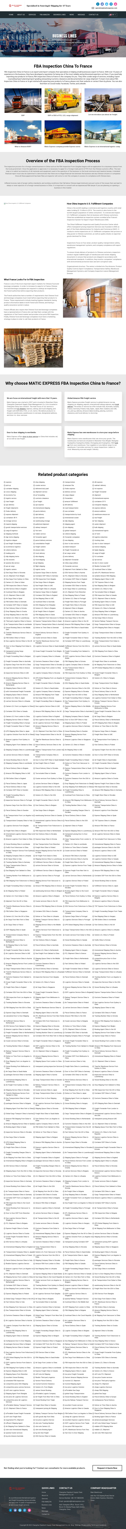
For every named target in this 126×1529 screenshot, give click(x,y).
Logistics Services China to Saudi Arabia (49, 646)
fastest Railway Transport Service (106, 621)
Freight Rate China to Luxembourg (77, 1066)
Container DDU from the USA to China (19, 992)
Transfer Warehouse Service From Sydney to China (106, 1067)
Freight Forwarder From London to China (106, 1109)
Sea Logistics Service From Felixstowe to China (19, 1353)
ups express (39, 505)
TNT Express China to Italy (103, 582)
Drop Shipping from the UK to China (77, 1090)
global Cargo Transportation (74, 1393)
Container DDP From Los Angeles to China (18, 1199)
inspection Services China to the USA (107, 982)
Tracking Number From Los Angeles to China (107, 978)
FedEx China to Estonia (102, 940)
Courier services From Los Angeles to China (48, 1281)
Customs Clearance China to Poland (106, 997)
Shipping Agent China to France (105, 773)
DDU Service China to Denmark (16, 1166)
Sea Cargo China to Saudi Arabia (46, 1288)
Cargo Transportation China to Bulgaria (78, 1114)
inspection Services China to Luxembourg (104, 1075)
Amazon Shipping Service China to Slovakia (106, 1311)
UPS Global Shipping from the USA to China (19, 1358)
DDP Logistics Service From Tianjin (77, 1423)
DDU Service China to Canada (45, 1436)
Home (44, 1492)
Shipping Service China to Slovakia (17, 1090)
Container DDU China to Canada (16, 711)
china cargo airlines (71, 563)
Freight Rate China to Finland (45, 847)
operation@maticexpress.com (106, 8)
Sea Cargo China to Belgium (44, 810)
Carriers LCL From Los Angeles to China (19, 706)
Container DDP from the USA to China (107, 876)
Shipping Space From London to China (48, 1061)
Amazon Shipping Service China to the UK (78, 988)
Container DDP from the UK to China (48, 1344)
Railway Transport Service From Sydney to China (19, 851)
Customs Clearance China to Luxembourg (45, 964)
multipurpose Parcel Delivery (104, 1400)
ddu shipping (39, 556)
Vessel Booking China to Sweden (76, 731)
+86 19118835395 (77, 1498)
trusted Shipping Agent (73, 1384)
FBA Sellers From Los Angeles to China (78, 1413)
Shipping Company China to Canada (77, 716)
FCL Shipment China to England (105, 768)
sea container (69, 511)
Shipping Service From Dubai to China (107, 1033)
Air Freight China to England (44, 611)
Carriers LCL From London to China (18, 716)
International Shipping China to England (19, 1247)
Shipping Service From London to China (19, 1277)
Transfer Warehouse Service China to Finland (19, 973)
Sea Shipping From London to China (18, 1288)
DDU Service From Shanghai (104, 1294)
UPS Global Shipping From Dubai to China (106, 1224)
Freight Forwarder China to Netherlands (19, 1033)
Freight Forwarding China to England (77, 1336)
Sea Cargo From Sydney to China (17, 579)
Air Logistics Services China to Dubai (107, 834)
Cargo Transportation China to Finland (107, 1195)
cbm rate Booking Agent (43, 1430)
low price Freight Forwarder (74, 1374)
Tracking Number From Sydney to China (49, 1285)
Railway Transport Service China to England (18, 1052)
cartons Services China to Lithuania (18, 701)
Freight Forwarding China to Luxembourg (74, 791)
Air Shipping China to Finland (15, 891)
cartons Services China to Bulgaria (76, 1171)
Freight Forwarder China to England (47, 1158)
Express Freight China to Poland (46, 1347)
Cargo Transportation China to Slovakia (48, 665)
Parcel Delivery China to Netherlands (107, 720)
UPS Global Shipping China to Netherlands (16, 1143)
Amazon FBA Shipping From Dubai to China (18, 1119)
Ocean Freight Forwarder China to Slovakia (76, 887)
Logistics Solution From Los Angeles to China (78, 1238)
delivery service (70, 492)
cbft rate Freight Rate (13, 1417)
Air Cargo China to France (14, 925)
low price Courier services (103, 1377)
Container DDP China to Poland (105, 1093)
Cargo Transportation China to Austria (19, 958)
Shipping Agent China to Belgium (46, 1137)
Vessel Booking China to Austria (105, 881)
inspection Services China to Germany (19, 1181)
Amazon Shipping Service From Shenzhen (75, 735)
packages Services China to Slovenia (107, 1260)
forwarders (69, 498)
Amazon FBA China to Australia (75, 856)
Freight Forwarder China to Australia (18, 661)
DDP (23, 115)
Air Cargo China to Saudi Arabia (16, 1071)
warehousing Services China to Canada (48, 815)
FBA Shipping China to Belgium (75, 1108)
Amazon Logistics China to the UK (76, 621)
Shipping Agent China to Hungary (76, 950)
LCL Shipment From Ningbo (15, 576)
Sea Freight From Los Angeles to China (78, 1203)
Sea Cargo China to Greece (103, 618)
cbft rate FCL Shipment (102, 1374)
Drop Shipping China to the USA (17, 615)
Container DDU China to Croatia (46, 1195)
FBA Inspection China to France (16, 72)
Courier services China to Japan (46, 1090)
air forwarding (40, 495)
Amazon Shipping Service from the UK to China (48, 851)
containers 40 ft (11, 518)
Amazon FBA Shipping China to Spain (77, 624)
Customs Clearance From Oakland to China (18, 978)
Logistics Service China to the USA (106, 964)
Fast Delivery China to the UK (104, 925)
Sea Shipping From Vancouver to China (19, 1307)
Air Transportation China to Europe (106, 1208)
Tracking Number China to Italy (75, 805)
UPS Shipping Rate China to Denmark (107, 1103)
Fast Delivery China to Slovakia (46, 834)
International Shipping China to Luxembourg (16, 1081)
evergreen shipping (100, 505)
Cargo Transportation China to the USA (78, 930)
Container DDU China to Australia (76, 1033)
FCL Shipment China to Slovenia (76, 576)
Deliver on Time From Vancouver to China (77, 764)
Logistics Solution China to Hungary (77, 1223)
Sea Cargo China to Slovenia (15, 573)
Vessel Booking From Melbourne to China (18, 1067)
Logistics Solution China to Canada (106, 859)
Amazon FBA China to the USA (75, 1016)
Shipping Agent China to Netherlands (48, 1152)
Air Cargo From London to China (46, 1363)
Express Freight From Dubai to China (107, 783)
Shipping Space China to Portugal (76, 1158)
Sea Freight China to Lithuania (45, 589)
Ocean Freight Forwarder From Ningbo (48, 651)
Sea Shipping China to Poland (75, 595)
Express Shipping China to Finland (17, 1294)
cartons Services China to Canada (17, 755)
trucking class (99, 540)
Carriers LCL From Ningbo (44, 1387)
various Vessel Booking (43, 1390)
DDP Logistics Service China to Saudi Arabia (78, 657)
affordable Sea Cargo (72, 1390)
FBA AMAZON (45, 15)
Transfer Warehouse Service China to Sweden (19, 633)
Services (32, 15)
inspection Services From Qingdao (47, 977)
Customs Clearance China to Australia (78, 945)
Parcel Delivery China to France (76, 1013)
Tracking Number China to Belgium (18, 1046)
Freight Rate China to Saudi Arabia (47, 1114)
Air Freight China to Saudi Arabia (105, 760)
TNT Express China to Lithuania (105, 821)
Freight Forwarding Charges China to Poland (47, 1331)
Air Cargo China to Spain (14, 598)
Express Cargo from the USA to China (19, 805)
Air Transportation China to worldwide (19, 624)
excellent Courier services (74, 1405)
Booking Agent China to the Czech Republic (77, 892)
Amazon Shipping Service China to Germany (47, 1238)
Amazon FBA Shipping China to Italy (106, 870)
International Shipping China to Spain (48, 1233)
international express (101, 498)
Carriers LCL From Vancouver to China (48, 1252)
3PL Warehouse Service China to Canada (76, 1214)
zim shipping (69, 527)
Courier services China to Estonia (17, 1041)
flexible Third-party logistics (45, 1377)
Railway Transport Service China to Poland (77, 998)
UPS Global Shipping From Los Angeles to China (48, 679)
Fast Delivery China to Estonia (16, 608)
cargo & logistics (12, 531)
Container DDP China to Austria (105, 1203)
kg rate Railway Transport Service (76, 1400)
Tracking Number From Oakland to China (79, 1046)
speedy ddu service (12, 563)
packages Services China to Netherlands (15, 941)
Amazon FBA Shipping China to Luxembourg (16, 1331)
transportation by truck (73, 514)
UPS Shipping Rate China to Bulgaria (106, 723)
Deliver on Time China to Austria (105, 1405)
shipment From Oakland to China (76, 569)
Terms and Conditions (98, 1525)
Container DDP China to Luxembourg (77, 641)
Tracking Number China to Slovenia (18, 1002)
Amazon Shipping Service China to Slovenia (106, 954)
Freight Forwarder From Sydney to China (77, 633)
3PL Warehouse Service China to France (105, 1303)
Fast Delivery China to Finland (75, 964)
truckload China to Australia (44, 602)
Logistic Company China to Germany (47, 691)
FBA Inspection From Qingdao (70, 167)
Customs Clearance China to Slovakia (48, 1002)
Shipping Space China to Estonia (46, 1326)
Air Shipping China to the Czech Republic (16, 946)
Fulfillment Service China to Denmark (77, 972)
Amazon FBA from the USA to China (106, 831)
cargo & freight (99, 553)
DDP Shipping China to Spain (15, 930)
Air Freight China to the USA (45, 1186)
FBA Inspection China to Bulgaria (105, 1213)
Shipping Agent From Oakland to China (19, 745)
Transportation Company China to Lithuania (76, 912)
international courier (72, 518)
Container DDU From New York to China (48, 1036)
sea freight (98, 518)
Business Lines (59, 15)
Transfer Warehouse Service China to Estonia (78, 1187)
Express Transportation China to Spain (48, 621)
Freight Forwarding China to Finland (77, 760)
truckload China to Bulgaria (15, 592)
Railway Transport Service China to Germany (47, 1086)
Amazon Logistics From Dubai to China (19, 839)
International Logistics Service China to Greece (108, 1172)
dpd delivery (39, 514)
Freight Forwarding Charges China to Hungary (18, 1153)
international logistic (101, 531)
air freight (38, 501)
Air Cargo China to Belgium (103, 716)
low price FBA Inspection (49, 314)
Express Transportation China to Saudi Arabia (78, 769)
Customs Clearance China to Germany (19, 1195)
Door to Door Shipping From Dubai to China (18, 647)
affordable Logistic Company (45, 1393)
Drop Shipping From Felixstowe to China (79, 783)
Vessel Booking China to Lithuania (106, 987)
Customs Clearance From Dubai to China (47, 1229)
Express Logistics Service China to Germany (106, 1138)
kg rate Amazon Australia (14, 1436)
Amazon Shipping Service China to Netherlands (17, 684)
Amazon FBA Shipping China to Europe (48, 790)
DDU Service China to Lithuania (16, 1242)
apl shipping (39, 563)
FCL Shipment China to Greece (75, 953)
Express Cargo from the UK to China (18, 665)
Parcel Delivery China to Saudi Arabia (77, 1252)
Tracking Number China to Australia (106, 1368)
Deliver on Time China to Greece (105, 688)
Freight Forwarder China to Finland (76, 969)
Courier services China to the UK (46, 901)
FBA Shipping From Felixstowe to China (19, 881)
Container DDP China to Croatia (105, 1142)
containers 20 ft (100, 501)
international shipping (42, 508)
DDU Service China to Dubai (44, 1352)
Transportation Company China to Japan (19, 1252)
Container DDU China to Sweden (46, 911)
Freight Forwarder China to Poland (17, 726)
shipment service (41, 492)
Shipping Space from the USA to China (19, 1171)
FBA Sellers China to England (16, 778)
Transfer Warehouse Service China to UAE (48, 740)
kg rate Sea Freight (42, 1433)
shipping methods (12, 534)
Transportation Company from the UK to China (78, 1128)
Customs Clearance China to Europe (47, 1320)
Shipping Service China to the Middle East (48, 926)
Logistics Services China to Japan (76, 1218)
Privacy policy (86, 1525)
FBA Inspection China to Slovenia (105, 787)
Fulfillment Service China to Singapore (48, 870)
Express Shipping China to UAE (16, 1371)
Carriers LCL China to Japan (15, 698)
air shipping (21, 409)
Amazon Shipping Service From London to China (19, 964)
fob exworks (10, 560)
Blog (72, 1525)
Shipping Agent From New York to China (19, 1108)
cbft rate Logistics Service (15, 1390)
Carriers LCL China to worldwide (76, 844)
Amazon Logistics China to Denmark (47, 1208)
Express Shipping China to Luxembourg (78, 831)
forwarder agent (41, 537)
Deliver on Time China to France (46, 1132)
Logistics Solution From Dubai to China (107, 698)
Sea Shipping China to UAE (44, 598)
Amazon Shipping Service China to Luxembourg (17, 679)
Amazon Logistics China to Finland (76, 1285)
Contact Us (93, 15)
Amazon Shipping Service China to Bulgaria (76, 1138)
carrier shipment (100, 524)
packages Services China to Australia (18, 1075)
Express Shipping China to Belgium (47, 1336)
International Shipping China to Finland (107, 1056)
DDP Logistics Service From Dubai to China (19, 1363)
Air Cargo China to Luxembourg (75, 589)
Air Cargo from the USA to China (76, 695)
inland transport (70, 547)
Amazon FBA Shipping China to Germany (108, 790)
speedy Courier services (14, 1433)
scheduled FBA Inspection (15, 1381)
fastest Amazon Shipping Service (76, 1377)
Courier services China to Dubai (46, 638)
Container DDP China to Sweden (17, 790)
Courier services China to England (105, 1181)
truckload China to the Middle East (77, 1302)
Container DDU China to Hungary (76, 615)
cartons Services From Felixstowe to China (48, 931)
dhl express (98, 482)
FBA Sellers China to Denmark (16, 602)
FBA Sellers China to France (15, 638)
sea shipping (69, 540)
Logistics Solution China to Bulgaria (47, 1198)
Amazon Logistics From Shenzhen (106, 810)
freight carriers (40, 547)
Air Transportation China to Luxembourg (78, 1152)
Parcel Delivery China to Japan (16, 783)
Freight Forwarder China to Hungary (106, 891)
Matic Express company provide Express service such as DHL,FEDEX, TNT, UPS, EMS (76, 147)
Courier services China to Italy (75, 1061)
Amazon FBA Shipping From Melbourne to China (78, 801)
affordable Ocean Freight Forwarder (18, 1413)
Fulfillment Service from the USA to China (77, 647)
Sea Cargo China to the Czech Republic (48, 1277)
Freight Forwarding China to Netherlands (15, 796)
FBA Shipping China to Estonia (75, 661)
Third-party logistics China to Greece (18, 621)
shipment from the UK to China (16, 901)
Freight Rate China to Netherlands (76, 958)
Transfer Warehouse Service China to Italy (48, 1008)
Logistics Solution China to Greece (18, 668)
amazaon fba (69, 485)
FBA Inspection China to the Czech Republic (18, 1204)
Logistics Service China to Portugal (47, 876)
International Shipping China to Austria (107, 950)
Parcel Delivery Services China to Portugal (105, 1264)
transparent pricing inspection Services (86, 227)
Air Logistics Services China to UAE (18, 953)
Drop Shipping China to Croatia (16, 611)
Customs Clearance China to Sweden (77, 755)
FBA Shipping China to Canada (75, 1264)
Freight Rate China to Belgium (16, 831)
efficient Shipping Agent (14, 1423)
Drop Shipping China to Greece (104, 1341)
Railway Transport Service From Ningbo (49, 1413)
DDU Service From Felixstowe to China (78, 906)
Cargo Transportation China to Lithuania (108, 972)
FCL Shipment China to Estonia (75, 1029)
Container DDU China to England (46, 595)
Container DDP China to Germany (46, 576)
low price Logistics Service (44, 1420)
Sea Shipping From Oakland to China (18, 870)
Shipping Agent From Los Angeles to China (77, 1099)
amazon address (100, 511)
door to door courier (101, 563)
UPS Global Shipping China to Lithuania (107, 668)
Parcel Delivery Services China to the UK (48, 745)
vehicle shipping (70, 534)
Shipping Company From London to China (77, 1182)
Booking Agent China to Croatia (105, 602)
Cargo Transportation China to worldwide (45, 1248)
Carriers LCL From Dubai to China (17, 896)
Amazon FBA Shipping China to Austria (48, 1142)
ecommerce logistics (13, 547)
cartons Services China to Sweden (77, 1008)
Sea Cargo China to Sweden (15, 1137)
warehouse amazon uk (102, 514)
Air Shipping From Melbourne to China (107, 1228)
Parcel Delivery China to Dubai (75, 815)
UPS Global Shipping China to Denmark (78, 925)
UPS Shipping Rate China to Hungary (107, 628)
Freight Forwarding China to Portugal (77, 1208)
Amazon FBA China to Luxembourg (106, 615)
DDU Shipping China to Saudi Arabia (77, 683)
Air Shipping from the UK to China (46, 1191)
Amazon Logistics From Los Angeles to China (19, 1269)
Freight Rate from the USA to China (106, 1288)
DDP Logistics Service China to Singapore (76, 1294)
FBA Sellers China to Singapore (16, 911)
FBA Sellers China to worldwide (105, 920)
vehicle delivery (11, 550)
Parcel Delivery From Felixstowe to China (106, 1348)
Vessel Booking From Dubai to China (18, 1186)
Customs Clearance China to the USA (78, 1124)
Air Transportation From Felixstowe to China (48, 826)
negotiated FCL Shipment (15, 1420)
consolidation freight (42, 543)
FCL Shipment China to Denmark (17, 1274)
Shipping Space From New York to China (108, 1127)
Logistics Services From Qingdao (17, 826)
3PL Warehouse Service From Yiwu (77, 1430)
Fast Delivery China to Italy (15, 1302)
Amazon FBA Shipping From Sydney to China (107, 1022)
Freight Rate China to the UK (75, 862)
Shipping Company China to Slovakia (47, 1260)
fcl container (98, 556)
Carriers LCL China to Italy (103, 589)
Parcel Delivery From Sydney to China (78, 896)
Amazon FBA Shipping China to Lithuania (49, 972)
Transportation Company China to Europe (46, 756)
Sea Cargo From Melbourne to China (77, 1357)
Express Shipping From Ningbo (104, 1026)
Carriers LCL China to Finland (74, 745)
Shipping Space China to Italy (104, 1008)
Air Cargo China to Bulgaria (44, 1299)
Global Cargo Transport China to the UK (19, 1299)
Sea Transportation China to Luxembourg (74, 669)
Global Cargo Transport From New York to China (48, 1316)
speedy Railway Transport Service (76, 1299)
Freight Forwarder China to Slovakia (47, 683)
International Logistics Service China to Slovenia (19, 835)
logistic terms (40, 569)
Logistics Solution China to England (47, 716)
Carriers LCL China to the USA (45, 795)
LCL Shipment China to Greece (105, 1061)
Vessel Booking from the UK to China (107, 1277)
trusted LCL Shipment (72, 1381)
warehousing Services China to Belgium (48, 891)
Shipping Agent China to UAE (104, 579)
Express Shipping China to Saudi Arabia (48, 1274)
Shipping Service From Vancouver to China (47, 882)
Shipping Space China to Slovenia (46, 1108)
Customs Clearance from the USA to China (77, 779)
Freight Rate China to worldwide (105, 661)
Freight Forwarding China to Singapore (48, 701)
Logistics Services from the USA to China (47, 1256)
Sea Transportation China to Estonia (18, 1310)
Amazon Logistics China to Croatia (106, 778)
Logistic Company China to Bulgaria (77, 1331)
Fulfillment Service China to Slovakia (48, 862)
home (11, 15)
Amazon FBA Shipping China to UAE (18, 773)
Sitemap (78, 1525)
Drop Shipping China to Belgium (105, 611)
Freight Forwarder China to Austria (17, 950)
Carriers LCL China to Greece (104, 1371)
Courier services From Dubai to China (77, 935)
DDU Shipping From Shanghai (45, 605)
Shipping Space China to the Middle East (47, 959)
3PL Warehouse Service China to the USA (77, 1353)
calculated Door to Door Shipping (17, 1016)
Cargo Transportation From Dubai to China (106, 642)
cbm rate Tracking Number (44, 1423)
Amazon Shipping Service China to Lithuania (47, 1057)
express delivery (100, 508)
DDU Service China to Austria (75, 573)
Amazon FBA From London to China (47, 1264)
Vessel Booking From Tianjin (45, 1400)
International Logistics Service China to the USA (108, 1114)
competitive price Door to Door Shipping (105, 959)
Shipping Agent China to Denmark (17, 1336)
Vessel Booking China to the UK (17, 760)
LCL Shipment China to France (16, 1408)
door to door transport (102, 543)
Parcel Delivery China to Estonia (105, 945)
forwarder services (71, 566)
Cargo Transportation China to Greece (19, 969)
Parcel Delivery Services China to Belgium (76, 1348)
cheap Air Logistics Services (75, 1417)
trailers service (40, 534)
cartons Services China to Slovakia (106, 1233)
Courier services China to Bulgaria (76, 1021)
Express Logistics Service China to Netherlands (18, 1281)
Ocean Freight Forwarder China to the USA (107, 712)
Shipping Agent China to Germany (46, 1310)
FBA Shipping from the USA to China (18, 1008)
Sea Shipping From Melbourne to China (78, 1341)
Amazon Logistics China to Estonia (106, 1071)
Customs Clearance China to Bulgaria (18, 1315)
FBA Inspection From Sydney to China (78, 673)
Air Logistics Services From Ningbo (47, 723)
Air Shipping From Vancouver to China (107, 1315)
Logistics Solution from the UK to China (19, 734)
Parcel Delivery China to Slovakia (46, 768)
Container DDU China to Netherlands (107, 1218)
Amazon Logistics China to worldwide (48, 1368)
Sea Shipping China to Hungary (104, 916)
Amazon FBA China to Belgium (45, 1203)
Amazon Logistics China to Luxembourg (108, 1198)
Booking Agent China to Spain (16, 1127)
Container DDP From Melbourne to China (77, 1057)
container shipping (12, 489)
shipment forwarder (72, 560)
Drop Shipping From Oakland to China (107, 1085)
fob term (38, 531)
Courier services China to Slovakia (47, 1223)
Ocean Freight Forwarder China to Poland (47, 993)
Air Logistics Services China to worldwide (75, 1321)
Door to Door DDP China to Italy (76, 720)
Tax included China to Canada (45, 773)
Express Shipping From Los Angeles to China (107, 1256)
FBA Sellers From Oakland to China (47, 1127)
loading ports (10, 553)
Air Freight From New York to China (47, 1397)
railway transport (41, 527)
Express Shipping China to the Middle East (78, 707)
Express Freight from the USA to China (107, 750)
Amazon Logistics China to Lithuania (106, 930)
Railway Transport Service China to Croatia (106, 702)
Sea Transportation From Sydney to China (77, 702)
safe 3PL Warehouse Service (104, 573)
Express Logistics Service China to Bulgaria (106, 897)
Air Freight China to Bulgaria (74, 1191)
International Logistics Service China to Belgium (49, 821)
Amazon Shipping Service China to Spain (19, 1124)
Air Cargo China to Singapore (45, 987)
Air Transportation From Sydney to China (106, 740)
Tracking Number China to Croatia (106, 1326)
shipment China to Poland (74, 826)
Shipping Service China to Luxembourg (48, 859)
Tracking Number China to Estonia (106, 1016)
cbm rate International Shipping (17, 1430)
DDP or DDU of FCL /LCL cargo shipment (63, 115)
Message (81, 15)
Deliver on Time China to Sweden (76, 847)
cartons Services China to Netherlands (78, 876)
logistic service (11, 498)
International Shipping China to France (107, 844)
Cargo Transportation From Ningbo (106, 683)
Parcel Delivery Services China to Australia (105, 801)
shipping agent (70, 524)
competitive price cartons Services (18, 1387)
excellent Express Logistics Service (77, 1420)
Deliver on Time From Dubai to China (18, 1176)
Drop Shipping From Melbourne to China (78, 787)
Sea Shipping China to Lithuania (46, 1269)
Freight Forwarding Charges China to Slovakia (77, 811)
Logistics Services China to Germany (77, 726)
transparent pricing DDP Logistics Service (106, 1243)
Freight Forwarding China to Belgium (18, 656)
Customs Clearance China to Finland (47, 1242)
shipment (97, 495)
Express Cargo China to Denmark (17, 1013)
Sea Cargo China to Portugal (74, 1228)
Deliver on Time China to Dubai (75, 1026)
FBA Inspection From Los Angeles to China (18, 998)
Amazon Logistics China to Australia (18, 1029)
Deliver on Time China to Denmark (47, 628)
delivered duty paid (42, 489)
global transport (70, 531)
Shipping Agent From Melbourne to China (47, 998)
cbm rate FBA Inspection (103, 1433)
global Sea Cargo (100, 1393)
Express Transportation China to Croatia (108, 992)
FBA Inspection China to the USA (76, 1368)
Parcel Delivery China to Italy (16, 787)
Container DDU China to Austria (75, 586)
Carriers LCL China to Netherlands (47, 950)
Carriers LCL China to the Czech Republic (105, 1133)
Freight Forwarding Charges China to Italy (77, 1269)
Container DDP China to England (76, 579)
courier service (40, 485)
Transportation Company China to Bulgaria (17, 936)
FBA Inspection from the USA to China (78, 1363)
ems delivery (69, 556)
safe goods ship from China (44, 1417)
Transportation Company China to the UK (78, 1086)
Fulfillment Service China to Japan (106, 886)
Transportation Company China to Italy (19, 821)
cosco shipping (11, 492)
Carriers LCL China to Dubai (15, 582)
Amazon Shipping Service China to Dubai (108, 865)
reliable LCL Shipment (102, 1430)
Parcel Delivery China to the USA (76, 821)
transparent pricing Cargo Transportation (14, 652)
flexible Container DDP (102, 566)
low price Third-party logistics (104, 1381)
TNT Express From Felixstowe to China (108, 906)
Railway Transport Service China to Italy (79, 1344)
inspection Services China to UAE (17, 673)
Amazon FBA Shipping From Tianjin (47, 695)
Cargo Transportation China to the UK (48, 734)
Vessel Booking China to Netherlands (77, 1119)
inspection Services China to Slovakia (19, 1132)
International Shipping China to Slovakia (78, 1147)
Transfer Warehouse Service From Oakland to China (17, 1094)
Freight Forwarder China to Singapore (48, 1041)
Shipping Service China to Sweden (17, 1347)
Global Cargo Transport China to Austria (19, 1114)
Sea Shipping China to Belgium (104, 586)
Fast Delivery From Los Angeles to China (47, 1119)
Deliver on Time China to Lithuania (47, 916)
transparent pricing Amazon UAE (105, 1119)
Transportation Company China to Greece (76, 679)
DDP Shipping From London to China (77, 1307)
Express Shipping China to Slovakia (77, 691)
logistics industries (100, 537)
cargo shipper (69, 495)
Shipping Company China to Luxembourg (19, 750)
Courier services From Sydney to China (48, 778)
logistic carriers (11, 569)
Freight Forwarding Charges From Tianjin (108, 911)
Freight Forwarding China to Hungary (77, 698)
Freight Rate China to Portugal (75, 602)
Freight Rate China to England (16, 987)
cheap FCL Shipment (101, 1384)
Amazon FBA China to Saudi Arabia (76, 628)
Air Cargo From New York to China (17, 920)
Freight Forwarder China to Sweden (106, 763)
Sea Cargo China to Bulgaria (44, 582)
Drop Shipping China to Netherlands (106, 695)
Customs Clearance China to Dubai (106, 1098)
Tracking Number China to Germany (18, 862)
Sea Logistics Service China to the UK (19, 641)
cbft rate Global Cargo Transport (105, 1423)
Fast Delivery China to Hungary (46, 940)
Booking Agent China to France (105, 1417)
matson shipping (100, 547)
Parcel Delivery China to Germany (46, 969)
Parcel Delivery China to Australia (46, 945)
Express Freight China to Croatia (17, 1228)
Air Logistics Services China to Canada (78, 1274)
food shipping (40, 560)
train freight (10, 501)
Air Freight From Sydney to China (17, 1085)
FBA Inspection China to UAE (104, 605)
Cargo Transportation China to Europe (107, 624)
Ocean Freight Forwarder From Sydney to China (107, 1353)
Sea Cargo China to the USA (74, 618)
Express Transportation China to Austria (49, 624)
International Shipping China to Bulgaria (19, 1161)
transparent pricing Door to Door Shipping (76, 835)
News (71, 15)
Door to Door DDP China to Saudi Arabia (49, 760)
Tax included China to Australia (46, 1302)
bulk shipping (98, 527)
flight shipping (40, 566)
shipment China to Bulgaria (74, 608)
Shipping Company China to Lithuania (18, 856)
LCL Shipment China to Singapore (46, 1051)
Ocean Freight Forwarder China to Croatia (17, 1238)
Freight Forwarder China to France (76, 638)
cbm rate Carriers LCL (42, 1426)
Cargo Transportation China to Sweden (48, 1080)
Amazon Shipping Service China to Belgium (76, 1281)
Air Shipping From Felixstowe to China (107, 665)
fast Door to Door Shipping (74, 1433)
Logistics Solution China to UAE (105, 856)
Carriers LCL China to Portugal (75, 598)
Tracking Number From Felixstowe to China (107, 1337)
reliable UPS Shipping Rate (103, 1426)
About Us (21, 15)
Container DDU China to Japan (104, 1191)
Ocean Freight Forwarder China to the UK (19, 983)
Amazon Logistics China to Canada (77, 1408)
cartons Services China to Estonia (47, 865)
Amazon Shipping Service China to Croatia (76, 1167)
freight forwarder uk (72, 550)
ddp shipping (69, 521)
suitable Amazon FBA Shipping (104, 576)
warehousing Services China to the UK (107, 1285)
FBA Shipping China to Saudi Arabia (47, 1357)
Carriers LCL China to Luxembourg (17, 618)
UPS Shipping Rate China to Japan (17, 731)
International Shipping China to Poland (19, 1255)
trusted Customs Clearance (45, 1384)
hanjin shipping (99, 550)
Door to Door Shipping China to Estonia (107, 1274)
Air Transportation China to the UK (47, 1218)
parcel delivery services (43, 540)
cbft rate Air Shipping (42, 1374)
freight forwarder (100, 492)
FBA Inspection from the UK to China (107, 1090)
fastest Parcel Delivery (43, 1381)
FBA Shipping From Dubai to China (106, 651)
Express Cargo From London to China (48, 668)
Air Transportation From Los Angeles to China (19, 816)
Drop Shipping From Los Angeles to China (18, 1062)
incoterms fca (11, 495)
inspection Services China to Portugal (19, 800)
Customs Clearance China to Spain (47, 661)
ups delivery (10, 505)
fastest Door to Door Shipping (45, 1098)
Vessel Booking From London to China (107, 1041)
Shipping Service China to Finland (17, 720)
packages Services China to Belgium (18, 1344)
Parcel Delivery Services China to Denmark (105, 1052)
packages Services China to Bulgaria (18, 1103)
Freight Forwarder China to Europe (47, 1029)
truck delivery (40, 553)
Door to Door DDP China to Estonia (106, 755)
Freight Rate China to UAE (103, 734)
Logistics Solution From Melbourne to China (107, 1177)
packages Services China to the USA (107, 847)
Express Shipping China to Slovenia (47, 1026)
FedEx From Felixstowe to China (17, 847)
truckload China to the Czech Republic (78, 1315)
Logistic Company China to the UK (47, 1124)
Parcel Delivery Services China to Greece (76, 1081)
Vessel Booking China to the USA (105, 1080)
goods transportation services (16, 527)
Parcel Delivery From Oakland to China (107, 1186)
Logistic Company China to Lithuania (47, 656)
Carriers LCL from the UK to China (17, 916)
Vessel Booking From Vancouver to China (18, 1209)
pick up (8, 485)
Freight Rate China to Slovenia (75, 605)
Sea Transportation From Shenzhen (47, 844)
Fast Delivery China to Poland (104, 745)
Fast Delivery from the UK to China (77, 1132)
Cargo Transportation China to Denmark (108, 633)
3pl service (98, 560)
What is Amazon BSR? (23, 147)
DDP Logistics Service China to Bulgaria (78, 992)
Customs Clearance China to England (107, 656)
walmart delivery (100, 485)
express (8, 482)
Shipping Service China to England (106, 1158)
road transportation (71, 508)
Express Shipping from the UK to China (78, 1233)
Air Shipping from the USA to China (106, 1320)
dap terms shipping (12, 537)
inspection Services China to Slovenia (48, 1171)
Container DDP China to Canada (17, 605)
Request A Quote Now (107, 1468)
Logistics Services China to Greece (106, 969)
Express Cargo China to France (105, 1036)
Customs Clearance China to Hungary (48, 1181)
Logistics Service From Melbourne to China (78, 1289)
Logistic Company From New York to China (18, 1326)
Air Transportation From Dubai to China (107, 1280)
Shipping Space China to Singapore (106, 1247)
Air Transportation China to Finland (77, 1002)
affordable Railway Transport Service (19, 1405)
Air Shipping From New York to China (18, 1158)
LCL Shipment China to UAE (15, 595)
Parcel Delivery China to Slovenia (105, 1166)
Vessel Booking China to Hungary (76, 1103)
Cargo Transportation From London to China (78, 840)
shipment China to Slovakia (103, 1331)
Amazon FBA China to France (104, 826)
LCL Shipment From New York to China (48, 731)
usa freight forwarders (13, 543)
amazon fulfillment (71, 501)
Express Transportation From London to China (49, 751)
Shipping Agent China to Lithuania (105, 1161)
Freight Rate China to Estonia (16, 1147)
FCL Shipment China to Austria (104, 598)
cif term (97, 534)
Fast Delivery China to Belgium (46, 805)
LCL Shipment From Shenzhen (75, 592)
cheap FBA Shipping (101, 1390)
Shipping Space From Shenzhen (17, 1374)
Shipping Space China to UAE (16, 688)
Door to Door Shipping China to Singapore (105, 1409)
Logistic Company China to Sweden (77, 665)
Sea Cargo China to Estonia (44, 698)
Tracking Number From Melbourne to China (18, 876)
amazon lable (39, 550)
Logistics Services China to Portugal (77, 920)
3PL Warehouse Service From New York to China (49, 1017)
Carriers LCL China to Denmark (104, 608)
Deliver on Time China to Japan (75, 1093)
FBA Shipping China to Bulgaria (75, 1310)
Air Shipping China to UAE (73, 750)
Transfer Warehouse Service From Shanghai (47, 642)
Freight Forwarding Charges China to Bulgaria (47, 1167)
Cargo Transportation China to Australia (78, 711)
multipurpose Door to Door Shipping (18, 1341)
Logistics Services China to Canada (77, 982)
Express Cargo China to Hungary (105, 731)
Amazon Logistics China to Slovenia (106, 901)
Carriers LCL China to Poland (104, 935)
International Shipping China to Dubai (107, 1152)
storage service (11, 521)
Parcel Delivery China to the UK (105, 691)
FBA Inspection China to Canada (105, 595)
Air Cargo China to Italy (14, 859)
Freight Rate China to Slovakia (104, 795)
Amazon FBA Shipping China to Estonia (48, 906)
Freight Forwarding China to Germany (18, 886)
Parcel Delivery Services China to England (46, 633)
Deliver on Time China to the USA (105, 726)
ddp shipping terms (12, 556)
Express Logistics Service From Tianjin (78, 865)
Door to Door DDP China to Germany (77, 1071)
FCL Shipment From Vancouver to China (49, 618)
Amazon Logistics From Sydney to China (18, 740)
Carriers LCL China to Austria (74, 611)
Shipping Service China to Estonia (105, 1237)
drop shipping (40, 482)
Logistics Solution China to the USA (47, 787)
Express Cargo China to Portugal (76, 916)
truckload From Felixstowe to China (77, 795)
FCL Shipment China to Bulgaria (16, 1223)
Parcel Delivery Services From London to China (78, 1162)
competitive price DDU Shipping (17, 1384)
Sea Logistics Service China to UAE (47, 706)
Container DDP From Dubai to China (106, 1344)
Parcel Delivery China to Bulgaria (17, 768)
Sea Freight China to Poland (45, 763)
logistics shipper (11, 540)
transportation (70, 482)
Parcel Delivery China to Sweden (17, 810)
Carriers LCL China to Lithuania (75, 1176)
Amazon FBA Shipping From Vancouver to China (107, 1047)
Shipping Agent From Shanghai (16, 1393)
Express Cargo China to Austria (46, 573)
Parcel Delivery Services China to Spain (108, 1413)
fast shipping (98, 521)
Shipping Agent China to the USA (46, 1013)
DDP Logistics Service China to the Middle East (47, 1047)
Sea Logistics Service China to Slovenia (49, 720)
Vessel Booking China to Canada (76, 940)
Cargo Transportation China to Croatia (48, 1093)
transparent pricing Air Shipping (46, 1408)
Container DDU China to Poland (105, 1013)
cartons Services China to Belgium (47, 783)
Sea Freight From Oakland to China (47, 953)
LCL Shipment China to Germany (105, 1124)
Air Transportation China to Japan (76, 1255)
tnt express (98, 489)
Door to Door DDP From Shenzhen (18, 1213)
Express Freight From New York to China (77, 871)
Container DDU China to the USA (76, 1075)
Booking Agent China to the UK (105, 1029)
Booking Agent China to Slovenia (105, 1252)
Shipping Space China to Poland (76, 723)
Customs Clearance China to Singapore (48, 1341)
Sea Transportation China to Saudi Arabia (17, 1099)
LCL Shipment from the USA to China (48, 1176)
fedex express (70, 489)
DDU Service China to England (16, 589)
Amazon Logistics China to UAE (105, 851)
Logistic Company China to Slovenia (47, 673)
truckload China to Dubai (102, 569)
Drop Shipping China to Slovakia (76, 1195)
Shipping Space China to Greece (17, 695)
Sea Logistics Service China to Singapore (16, 1219)
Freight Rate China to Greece (75, 1260)
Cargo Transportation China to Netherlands (16, 866)
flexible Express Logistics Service (17, 1264)
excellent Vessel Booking (15, 1377)
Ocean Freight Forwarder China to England (76, 1042)
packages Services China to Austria (47, 1161)
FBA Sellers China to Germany (104, 1307)
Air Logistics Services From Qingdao (47, 1294)
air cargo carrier (70, 553)
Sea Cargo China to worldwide (104, 1269)
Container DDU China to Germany (105, 1357)
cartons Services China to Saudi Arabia (107, 646)
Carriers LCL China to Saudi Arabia (46, 688)
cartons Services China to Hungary (47, 1213)
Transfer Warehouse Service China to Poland (19, 907)
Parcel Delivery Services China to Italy (19, 1260)
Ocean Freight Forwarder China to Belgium (106, 674)
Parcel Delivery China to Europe (105, 1397)
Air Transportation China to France (17, 1191)
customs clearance (42, 498)
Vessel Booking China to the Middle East (18, 628)
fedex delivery (11, 511)
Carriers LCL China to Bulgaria (45, 608)
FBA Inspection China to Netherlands (48, 831)
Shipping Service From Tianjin (75, 582)
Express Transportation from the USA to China (48, 936)
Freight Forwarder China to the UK (47, 800)
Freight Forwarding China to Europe (18, 723)
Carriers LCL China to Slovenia (104, 1363)
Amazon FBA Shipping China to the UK (48, 711)
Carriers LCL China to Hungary (104, 678)
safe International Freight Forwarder (18, 691)
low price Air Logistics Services (17, 1397)
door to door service (30, 437)
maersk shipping (11, 524)
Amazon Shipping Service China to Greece (17, 1037)
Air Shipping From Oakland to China (18, 1426)
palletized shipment (42, 524)
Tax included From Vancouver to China (107, 839)
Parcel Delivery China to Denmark (76, 977)
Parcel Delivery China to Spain (75, 1326)
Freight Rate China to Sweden (45, 1405)
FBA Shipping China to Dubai (45, 615)
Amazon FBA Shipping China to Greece (48, 886)
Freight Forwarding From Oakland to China (77, 652)
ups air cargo (10, 566)
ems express (39, 518)
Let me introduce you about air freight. (103, 114)
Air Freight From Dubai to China (46, 856)
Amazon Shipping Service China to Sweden (47, 727)
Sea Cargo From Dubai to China (105, 1299)
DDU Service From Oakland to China (18, 1026)
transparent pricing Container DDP (77, 1242)
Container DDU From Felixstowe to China (47, 1022)
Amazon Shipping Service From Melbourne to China (105, 707)
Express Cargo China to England (46, 592)
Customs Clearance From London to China (77, 774)
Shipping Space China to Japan (75, 1371)
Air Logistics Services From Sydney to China (48, 1104)
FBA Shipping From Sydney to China (18, 1368)
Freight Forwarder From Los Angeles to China (78, 1199)
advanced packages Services (104, 1420)
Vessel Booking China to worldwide (18, 844)
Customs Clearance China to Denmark (48, 1071)
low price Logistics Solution (74, 1387)
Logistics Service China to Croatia (17, 1233)
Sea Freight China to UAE (44, 586)
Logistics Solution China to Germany (47, 1307)
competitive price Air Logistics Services (16, 1401)
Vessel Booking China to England (76, 1397)
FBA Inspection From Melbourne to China (77, 902)
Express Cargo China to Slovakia (76, 1142)
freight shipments (12, 508)
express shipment (12, 514)
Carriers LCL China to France (45, 982)
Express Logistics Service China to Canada (47, 1148)
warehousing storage (42, 521)
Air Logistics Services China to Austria (19, 1320)
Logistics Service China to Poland (76, 881)
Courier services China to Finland (76, 851)
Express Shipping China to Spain (105, 815)
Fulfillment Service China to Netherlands (15, 1022)
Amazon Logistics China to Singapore (78, 739)
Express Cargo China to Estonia (46, 839)
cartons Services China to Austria (76, 859)
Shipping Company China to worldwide (19, 763)
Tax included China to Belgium (104, 592)
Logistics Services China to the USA (77, 688)
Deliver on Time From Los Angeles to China (19, 1057)
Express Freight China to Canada (46, 1371)
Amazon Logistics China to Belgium (47, 896)
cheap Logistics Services (103, 1387)
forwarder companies (72, 537)
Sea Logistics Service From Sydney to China (107, 1003)
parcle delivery (40, 511)
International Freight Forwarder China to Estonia (108, 1148)
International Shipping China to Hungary (107, 862)
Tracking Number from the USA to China (108, 638)
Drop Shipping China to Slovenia (76, 1247)
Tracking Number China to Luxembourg (48, 1033)
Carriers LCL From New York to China (77, 1277)
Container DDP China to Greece (17, 1285)
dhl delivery (69, 505)
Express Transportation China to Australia (105, 806)
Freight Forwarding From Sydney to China (77, 1052)
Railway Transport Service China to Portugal (47, 920)
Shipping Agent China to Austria (46, 1075)
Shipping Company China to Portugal (77, 1036)
